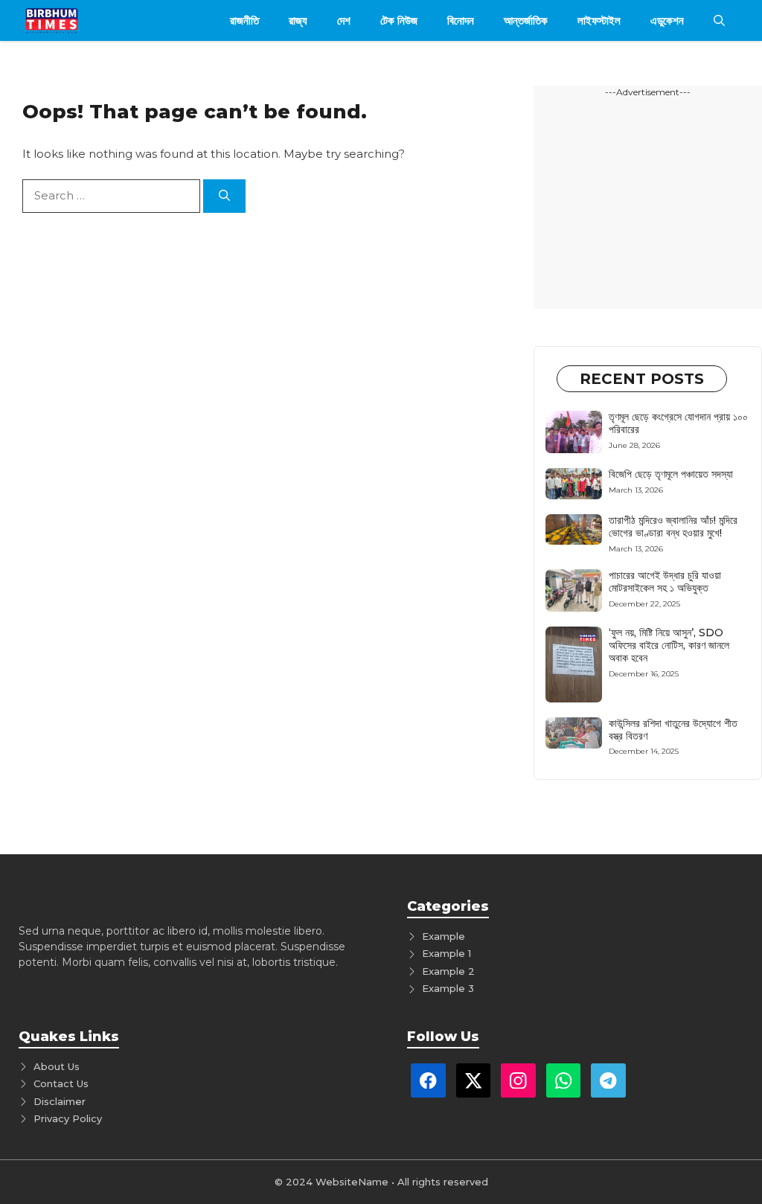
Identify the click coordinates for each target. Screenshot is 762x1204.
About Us (56, 1066)
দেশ (343, 20)
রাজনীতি (244, 20)
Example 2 (448, 971)
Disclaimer (59, 1101)
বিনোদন (460, 20)
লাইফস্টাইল (599, 20)
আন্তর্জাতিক (526, 20)
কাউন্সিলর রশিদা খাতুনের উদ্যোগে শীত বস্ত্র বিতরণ (673, 730)
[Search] (224, 196)
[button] (719, 20)
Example (443, 936)
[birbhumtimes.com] (73, 20)
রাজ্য (298, 20)
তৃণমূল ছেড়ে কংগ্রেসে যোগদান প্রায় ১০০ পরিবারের (678, 423)
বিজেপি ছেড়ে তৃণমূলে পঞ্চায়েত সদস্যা (671, 474)
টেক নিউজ (398, 20)
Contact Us (61, 1083)
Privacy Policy (67, 1118)
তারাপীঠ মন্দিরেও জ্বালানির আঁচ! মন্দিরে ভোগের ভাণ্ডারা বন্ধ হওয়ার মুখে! (673, 526)
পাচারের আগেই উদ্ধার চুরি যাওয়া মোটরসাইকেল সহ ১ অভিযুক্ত (665, 582)
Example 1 (446, 953)
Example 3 (448, 988)
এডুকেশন (667, 20)
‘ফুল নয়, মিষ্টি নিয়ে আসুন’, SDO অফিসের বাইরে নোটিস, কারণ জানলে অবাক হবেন (669, 645)
